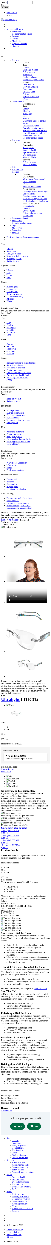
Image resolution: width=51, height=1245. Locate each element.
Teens (9, 275)
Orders (15, 39)
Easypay (15, 36)
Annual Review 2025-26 (22, 1208)
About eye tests (18, 1162)
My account (17, 228)
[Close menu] (2, 56)
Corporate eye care (20, 1167)
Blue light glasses (30, 70)
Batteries (26, 208)
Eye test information (31, 152)
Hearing (15, 172)
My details (16, 41)
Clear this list (6, 1111)
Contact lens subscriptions (23, 1172)
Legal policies (12, 1232)
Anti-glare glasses (14, 436)
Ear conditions (29, 194)
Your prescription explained (18, 420)
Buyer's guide (29, 91)
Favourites (16, 31)
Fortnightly (27, 113)
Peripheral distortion (15, 432)
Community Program (21, 1199)
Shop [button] (9, 1138)
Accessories (28, 215)
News (14, 1206)
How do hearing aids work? (35, 198)
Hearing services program (34, 196)
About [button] (9, 1191)
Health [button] (9, 1174)
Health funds (17, 169)
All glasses (13, 520)
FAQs (25, 99)
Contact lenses (18, 101)
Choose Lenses (7, 769)
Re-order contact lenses (22, 34)
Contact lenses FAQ (20, 1201)
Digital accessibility (15, 1230)
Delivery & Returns (20, 1196)
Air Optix (11, 346)
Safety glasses (29, 72)
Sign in (20, 29)
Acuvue (10, 344)
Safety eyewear (29, 162)
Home (3, 520)
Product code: (7, 744)
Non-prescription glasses (33, 79)
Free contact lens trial (32, 135)
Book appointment (20, 218)
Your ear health (18, 1179)
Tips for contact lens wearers (35, 130)
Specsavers (11, 349)
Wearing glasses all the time (18, 441)
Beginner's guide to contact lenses (21, 363)
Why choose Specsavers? (34, 179)
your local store (40, 988)
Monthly (26, 111)
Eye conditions (29, 155)
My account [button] (12, 29)
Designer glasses (30, 77)
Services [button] (10, 1160)
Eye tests (16, 140)
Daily (25, 116)
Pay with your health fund (34, 133)
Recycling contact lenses (33, 128)
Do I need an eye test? (16, 415)
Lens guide (27, 89)
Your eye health (29, 150)
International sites (14, 1234)
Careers (15, 1211)
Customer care (18, 1194)
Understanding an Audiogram (35, 201)
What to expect (29, 181)
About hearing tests (20, 1165)
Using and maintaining (32, 213)
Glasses (15, 60)
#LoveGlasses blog (31, 96)
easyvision (11, 351)
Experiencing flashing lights (18, 439)
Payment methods (19, 43)
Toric (9, 335)
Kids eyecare (28, 147)
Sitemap (10, 1237)
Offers (14, 167)
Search (4, 2)
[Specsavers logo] (9, 19)
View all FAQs (29, 157)
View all (26, 118)
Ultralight (10, 699)
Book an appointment (32, 186)
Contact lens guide (31, 126)
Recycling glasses (30, 87)
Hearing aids (28, 206)
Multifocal (11, 332)
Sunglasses (27, 74)
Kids (9, 277)
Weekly (26, 109)
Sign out (15, 46)
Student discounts (19, 1155)
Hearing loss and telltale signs (35, 191)
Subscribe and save (15, 365)
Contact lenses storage (16, 434)
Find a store (12, 12)
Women (10, 270)
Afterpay (26, 94)
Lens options (28, 84)
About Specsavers (19, 1204)
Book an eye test (30, 164)
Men (8, 272)
